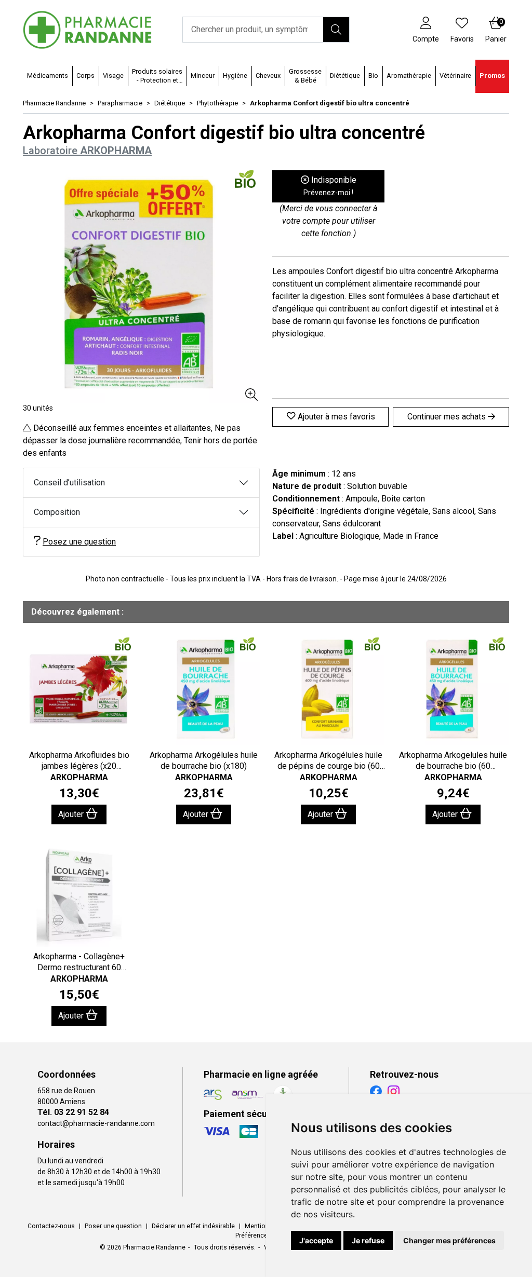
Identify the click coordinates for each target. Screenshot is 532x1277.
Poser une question (113, 1226)
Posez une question (79, 542)
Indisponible (329, 186)
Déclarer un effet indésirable (193, 1226)
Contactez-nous (51, 1226)
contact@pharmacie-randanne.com (96, 1123)
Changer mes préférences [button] (449, 1240)
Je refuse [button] (368, 1240)
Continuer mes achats (447, 417)
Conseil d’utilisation (69, 482)
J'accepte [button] (316, 1240)
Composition (57, 512)
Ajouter (72, 814)
